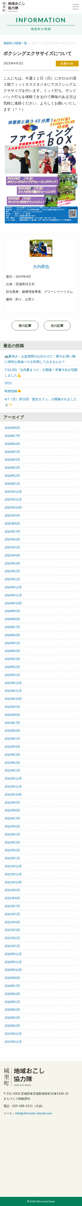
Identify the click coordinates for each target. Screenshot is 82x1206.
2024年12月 (13, 587)
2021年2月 (12, 938)
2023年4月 (12, 746)
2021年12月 (13, 866)
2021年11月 (13, 874)
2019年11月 (13, 1042)
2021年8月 (12, 898)
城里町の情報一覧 (15, 43)
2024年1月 (12, 675)
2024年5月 (12, 643)
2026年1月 (12, 483)
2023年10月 (13, 699)
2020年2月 (12, 1026)
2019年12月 (13, 1034)
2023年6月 (12, 730)
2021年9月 (12, 890)
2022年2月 (12, 850)
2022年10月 (13, 794)
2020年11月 (13, 962)
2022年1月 (12, 858)
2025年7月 (12, 531)
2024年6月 (12, 635)
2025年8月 (12, 523)
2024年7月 (12, 627)
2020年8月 (12, 978)
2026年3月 (12, 467)
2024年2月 (12, 667)
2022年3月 (12, 842)
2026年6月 (12, 444)
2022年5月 (12, 834)
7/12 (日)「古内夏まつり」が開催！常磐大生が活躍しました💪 (41, 372)
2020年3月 (12, 1018)
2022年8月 (12, 810)
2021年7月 (12, 906)
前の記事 (25, 325)
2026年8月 (12, 428)
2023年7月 (12, 723)
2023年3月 (12, 754)
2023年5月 (12, 738)
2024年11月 (13, 595)
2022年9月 (12, 802)
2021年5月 (12, 914)
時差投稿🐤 (13, 391)
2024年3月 (12, 659)
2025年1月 (12, 579)
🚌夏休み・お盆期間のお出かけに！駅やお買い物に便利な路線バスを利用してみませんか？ (40, 359)
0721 (8, 383)
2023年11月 (13, 691)
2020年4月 (12, 1009)
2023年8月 (12, 715)
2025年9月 (12, 515)
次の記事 (57, 325)
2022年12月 (13, 778)
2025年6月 (12, 539)
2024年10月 (13, 603)
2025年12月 (13, 491)
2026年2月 (12, 475)
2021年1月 (12, 946)
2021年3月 (12, 930)
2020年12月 (13, 954)
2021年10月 (13, 882)
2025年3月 (12, 563)
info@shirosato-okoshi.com (33, 1113)
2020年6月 (12, 994)
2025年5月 (12, 547)
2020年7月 (12, 986)
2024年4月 (12, 651)
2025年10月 (13, 507)
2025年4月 (12, 555)
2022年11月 (13, 786)
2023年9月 (12, 707)
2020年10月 (13, 970)
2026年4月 (12, 459)
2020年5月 (12, 1002)
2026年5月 (12, 452)
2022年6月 (12, 826)
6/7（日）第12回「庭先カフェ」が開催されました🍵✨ (41, 401)
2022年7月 (12, 818)
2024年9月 (12, 611)
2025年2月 (12, 571)
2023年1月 (12, 770)
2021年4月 (12, 922)
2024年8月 (12, 619)
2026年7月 (12, 436)
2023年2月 (12, 763)
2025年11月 (13, 499)
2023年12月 (13, 683)
